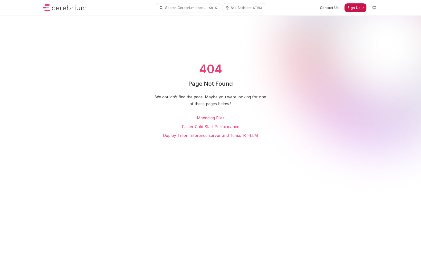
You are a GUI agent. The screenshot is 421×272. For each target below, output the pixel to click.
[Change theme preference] (374, 8)
